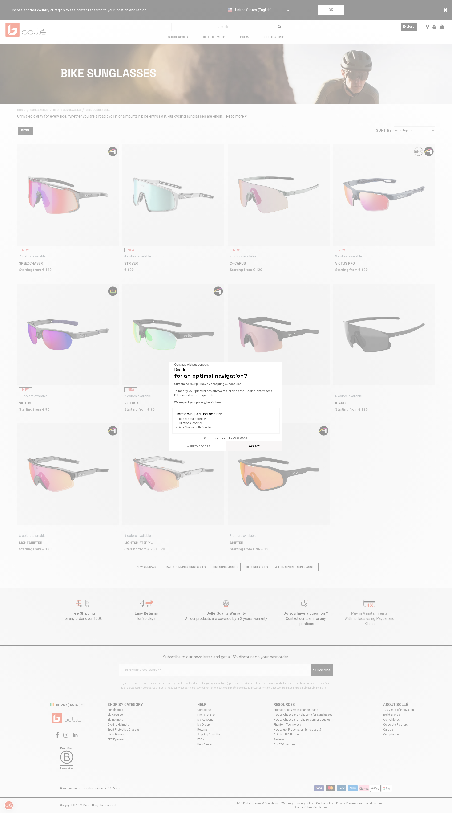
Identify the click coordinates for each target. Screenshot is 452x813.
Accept (254, 446)
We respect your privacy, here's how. (197, 402)
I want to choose (197, 446)
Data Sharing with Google (194, 427)
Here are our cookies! (192, 419)
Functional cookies (190, 423)
